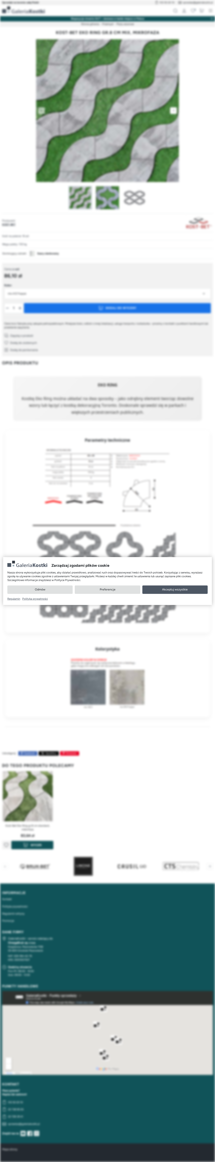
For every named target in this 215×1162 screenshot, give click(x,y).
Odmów (40, 589)
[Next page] (173, 110)
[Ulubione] (193, 10)
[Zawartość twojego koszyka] (201, 10)
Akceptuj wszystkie (175, 589)
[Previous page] (41, 110)
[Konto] (184, 10)
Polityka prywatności (35, 598)
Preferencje (107, 589)
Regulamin (13, 598)
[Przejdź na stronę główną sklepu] (23, 10)
